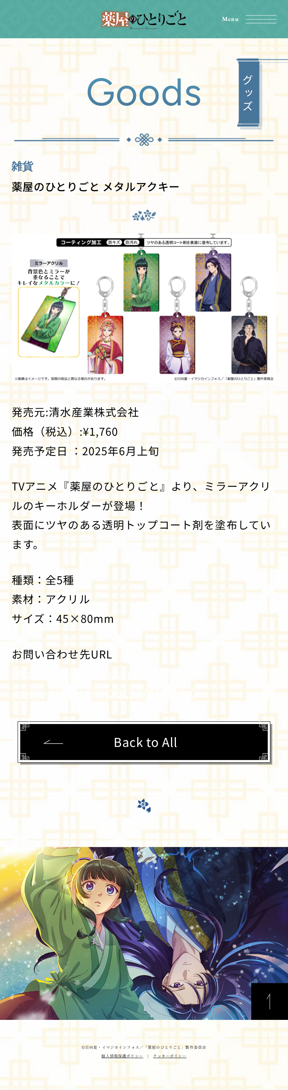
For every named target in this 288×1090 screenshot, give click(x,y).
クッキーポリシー (169, 1056)
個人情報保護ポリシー (122, 1056)
